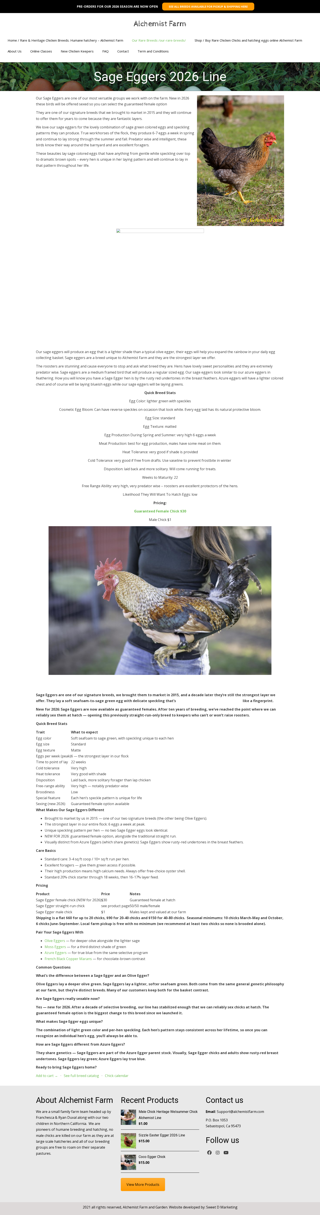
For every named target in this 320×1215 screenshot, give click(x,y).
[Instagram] (217, 1152)
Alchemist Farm (160, 24)
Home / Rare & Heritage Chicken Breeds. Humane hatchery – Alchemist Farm (65, 40)
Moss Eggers (55, 946)
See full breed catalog (81, 1075)
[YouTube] (226, 1152)
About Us (15, 51)
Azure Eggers (56, 952)
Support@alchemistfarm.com (240, 1111)
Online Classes (41, 51)
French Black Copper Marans (68, 958)
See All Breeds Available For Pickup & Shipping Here (208, 6)
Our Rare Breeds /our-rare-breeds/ (159, 40)
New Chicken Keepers (77, 51)
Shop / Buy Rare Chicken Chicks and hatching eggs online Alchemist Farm (248, 40)
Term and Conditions (153, 51)
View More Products (142, 1184)
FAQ (105, 51)
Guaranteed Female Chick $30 (160, 511)
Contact (123, 51)
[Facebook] (209, 1152)
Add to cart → (47, 1075)
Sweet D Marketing (221, 1207)
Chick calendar (116, 1075)
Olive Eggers (55, 940)
